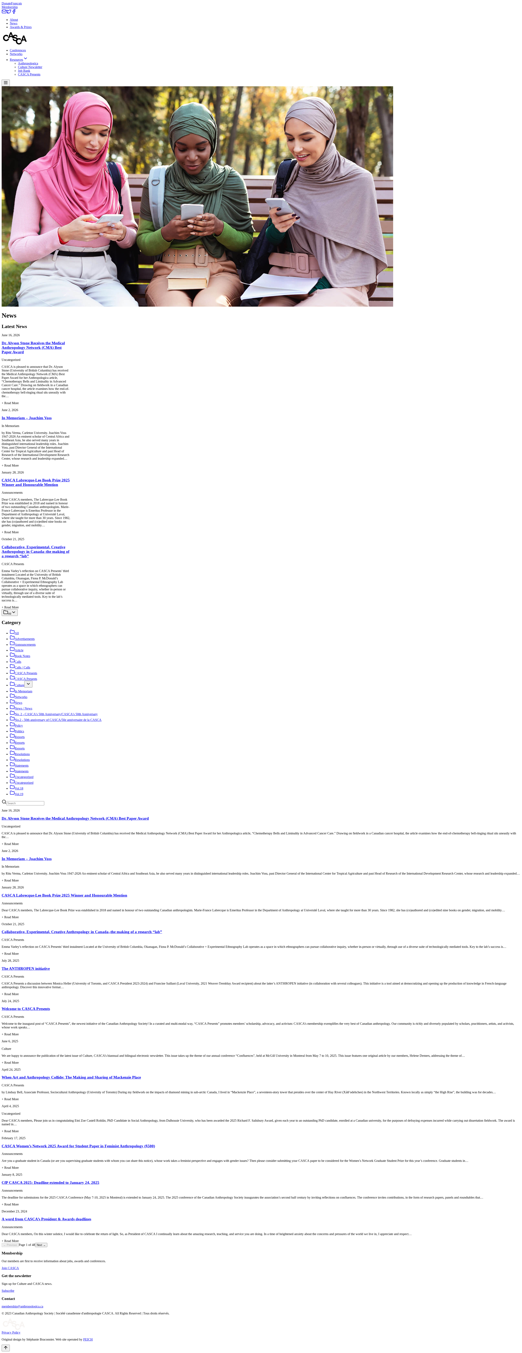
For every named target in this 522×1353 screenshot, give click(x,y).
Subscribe (8, 1290)
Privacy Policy (11, 1332)
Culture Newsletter (30, 67)
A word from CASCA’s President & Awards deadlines (46, 1219)
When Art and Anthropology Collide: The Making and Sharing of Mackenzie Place (71, 1077)
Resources (16, 59)
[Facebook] (13, 12)
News (13, 23)
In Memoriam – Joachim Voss (27, 418)
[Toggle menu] (6, 83)
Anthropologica (28, 63)
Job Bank (24, 70)
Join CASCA (10, 1268)
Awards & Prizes (21, 27)
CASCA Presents (29, 74)
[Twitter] (9, 12)
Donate (6, 3)
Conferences (18, 50)
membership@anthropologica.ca (22, 1306)
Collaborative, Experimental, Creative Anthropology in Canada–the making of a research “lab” (35, 551)
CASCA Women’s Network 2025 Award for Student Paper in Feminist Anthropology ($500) (78, 1146)
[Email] (4, 12)
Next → (41, 1245)
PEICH (88, 1339)
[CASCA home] (15, 43)
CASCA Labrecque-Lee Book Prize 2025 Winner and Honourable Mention (36, 482)
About (14, 19)
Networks (16, 54)
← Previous (10, 1245)
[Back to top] (6, 1348)
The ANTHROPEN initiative (26, 968)
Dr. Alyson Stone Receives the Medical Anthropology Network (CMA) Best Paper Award (33, 347)
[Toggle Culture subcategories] (28, 684)
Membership (10, 7)
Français (16, 3)
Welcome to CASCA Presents (26, 1009)
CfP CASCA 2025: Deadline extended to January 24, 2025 (50, 1182)
